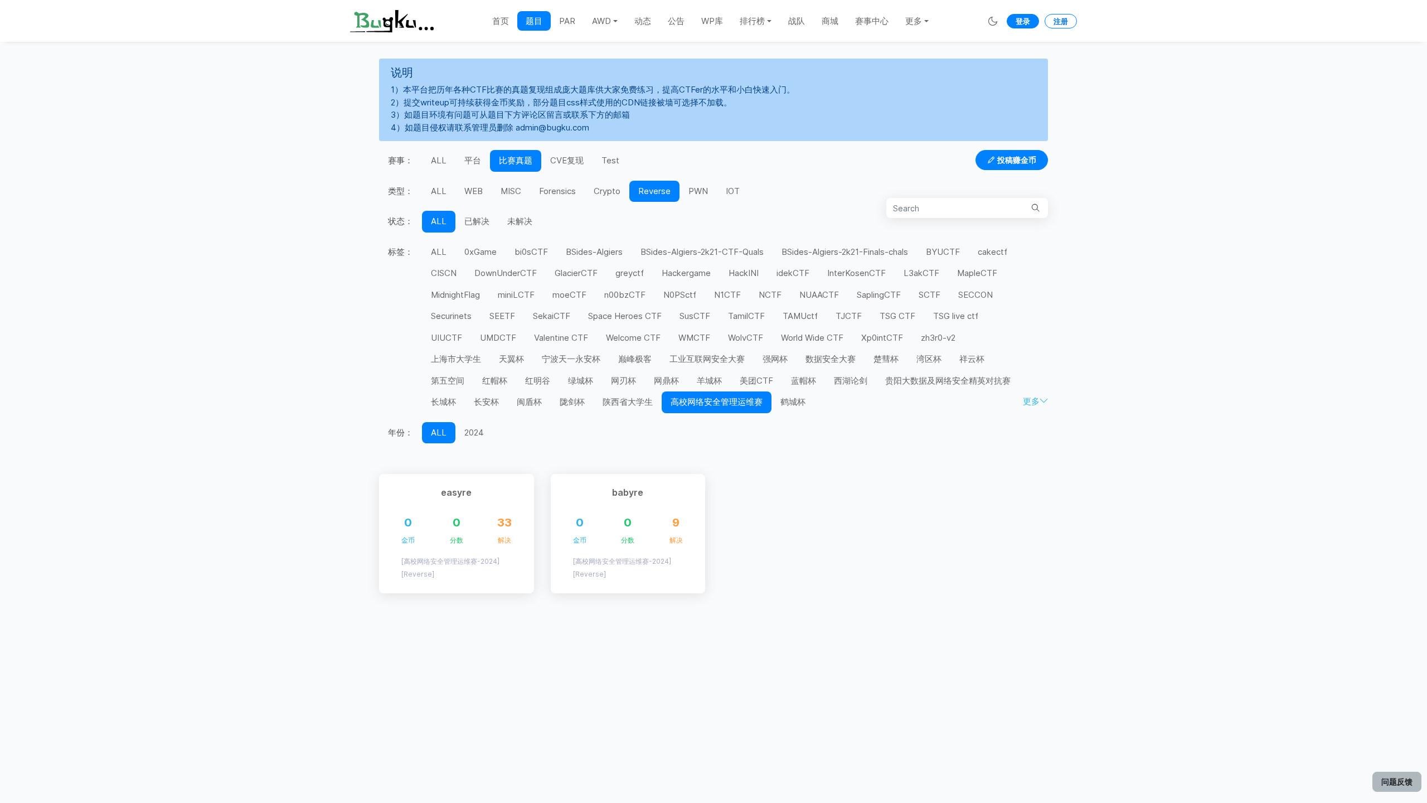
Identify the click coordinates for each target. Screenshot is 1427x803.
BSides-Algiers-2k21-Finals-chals (845, 251)
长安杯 (486, 401)
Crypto (607, 191)
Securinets (451, 316)
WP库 (712, 21)
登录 (1023, 21)
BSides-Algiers (594, 251)
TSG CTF (897, 316)
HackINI (744, 273)
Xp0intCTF (882, 337)
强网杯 (775, 359)
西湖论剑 (850, 380)
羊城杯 (709, 380)
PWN (698, 191)
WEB (473, 191)
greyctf (629, 273)
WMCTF (694, 337)
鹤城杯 (792, 401)
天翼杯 (511, 359)
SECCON (975, 294)
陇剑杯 (572, 401)
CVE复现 (567, 160)
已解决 (476, 221)
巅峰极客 (635, 359)
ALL (438, 160)
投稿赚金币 (1016, 160)
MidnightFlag (455, 294)
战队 (796, 21)
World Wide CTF (812, 337)
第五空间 (447, 380)
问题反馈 (1397, 781)
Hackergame (686, 273)
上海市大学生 (456, 359)
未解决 (519, 221)
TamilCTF (746, 316)
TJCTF (849, 316)
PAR (567, 21)
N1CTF (727, 294)
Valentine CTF (561, 337)
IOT (733, 191)
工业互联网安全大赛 (707, 359)
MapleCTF (977, 273)
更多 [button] (913, 21)
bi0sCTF (531, 251)
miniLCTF (516, 294)
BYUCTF (943, 251)
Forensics (557, 191)
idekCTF (792, 273)
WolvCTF (745, 337)
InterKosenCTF (856, 273)
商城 (830, 21)
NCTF (770, 294)
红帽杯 (494, 380)
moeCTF (569, 294)
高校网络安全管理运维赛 (717, 401)
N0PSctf (679, 294)
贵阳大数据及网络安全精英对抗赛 (948, 380)
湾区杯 (928, 359)
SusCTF (694, 316)
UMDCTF (498, 337)
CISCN (444, 273)
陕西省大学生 (628, 401)
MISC (511, 191)
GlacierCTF (576, 273)
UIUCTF (446, 337)
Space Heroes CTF (625, 316)
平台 (472, 160)
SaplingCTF (879, 294)
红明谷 (537, 380)
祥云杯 (971, 359)
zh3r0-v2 (938, 337)
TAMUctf (800, 316)
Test (610, 160)
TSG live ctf (955, 316)
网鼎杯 (666, 380)
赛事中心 (872, 21)
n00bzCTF (624, 294)
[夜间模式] (992, 21)
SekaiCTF (551, 316)
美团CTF (756, 380)
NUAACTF (819, 294)
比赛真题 (515, 160)
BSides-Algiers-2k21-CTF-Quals (702, 251)
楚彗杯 (886, 359)
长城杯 (443, 401)
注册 (1061, 21)
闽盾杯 (529, 401)
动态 (642, 21)
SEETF (502, 316)
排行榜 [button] (752, 21)
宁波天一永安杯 (571, 359)
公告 (676, 21)
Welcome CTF (633, 337)
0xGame (480, 251)
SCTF (929, 294)
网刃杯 (623, 380)
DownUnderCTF (505, 273)
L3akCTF (921, 273)
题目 (534, 21)
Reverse (654, 191)
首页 (500, 21)
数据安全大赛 (830, 359)
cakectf (992, 251)
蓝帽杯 (803, 380)
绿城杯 (580, 380)
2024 (474, 432)
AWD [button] (601, 21)
